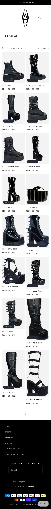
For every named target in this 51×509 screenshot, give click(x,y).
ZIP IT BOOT (7, 208)
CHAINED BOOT (7, 392)
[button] (5, 17)
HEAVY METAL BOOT (9, 249)
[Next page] (32, 414)
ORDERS (8, 432)
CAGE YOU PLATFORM (34, 400)
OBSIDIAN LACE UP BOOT (36, 85)
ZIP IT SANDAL (32, 208)
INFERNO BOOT (7, 126)
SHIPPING (9, 437)
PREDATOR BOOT (32, 250)
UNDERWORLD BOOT (33, 167)
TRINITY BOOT (7, 332)
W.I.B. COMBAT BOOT (34, 126)
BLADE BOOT (6, 85)
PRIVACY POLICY (12, 449)
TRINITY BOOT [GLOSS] (35, 291)
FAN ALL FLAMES (21, 504)
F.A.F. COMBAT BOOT (10, 167)
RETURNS (8, 443)
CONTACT (8, 426)
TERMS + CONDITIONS (14, 454)
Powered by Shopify (34, 504)
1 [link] (18, 414)
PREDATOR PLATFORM (10, 287)
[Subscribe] (39, 470)
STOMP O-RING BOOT (34, 343)
